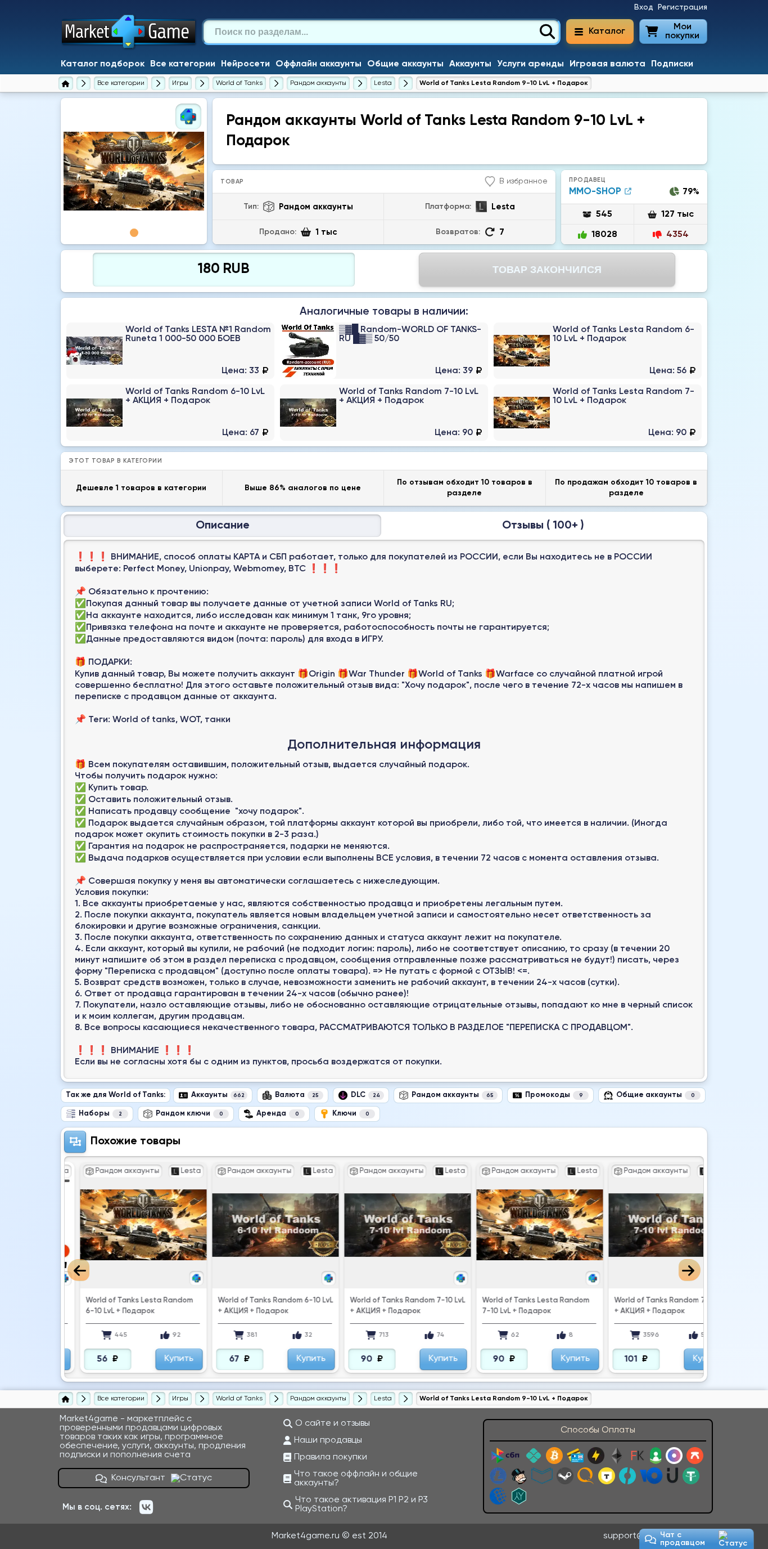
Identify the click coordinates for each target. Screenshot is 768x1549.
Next (690, 1270)
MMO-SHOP (595, 191)
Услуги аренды (530, 64)
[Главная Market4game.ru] (129, 48)
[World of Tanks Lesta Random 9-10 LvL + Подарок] (134, 171)
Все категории (182, 64)
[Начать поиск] (547, 32)
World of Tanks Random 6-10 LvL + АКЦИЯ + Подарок (249, 1306)
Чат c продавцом (682, 1539)
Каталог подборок (102, 64)
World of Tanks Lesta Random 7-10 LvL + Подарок (509, 1306)
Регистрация (682, 7)
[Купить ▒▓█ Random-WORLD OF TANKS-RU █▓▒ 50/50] (384, 351)
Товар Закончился (547, 269)
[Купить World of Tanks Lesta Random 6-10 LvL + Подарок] (598, 351)
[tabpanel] (134, 171)
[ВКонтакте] (146, 1507)
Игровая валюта (607, 64)
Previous (78, 1270)
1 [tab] (134, 233)
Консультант (138, 1478)
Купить (153, 1358)
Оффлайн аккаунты (318, 64)
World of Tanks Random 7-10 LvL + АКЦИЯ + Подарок (381, 1306)
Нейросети (245, 64)
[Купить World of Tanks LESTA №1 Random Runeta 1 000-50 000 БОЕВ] (170, 351)
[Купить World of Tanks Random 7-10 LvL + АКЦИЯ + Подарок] (384, 412)
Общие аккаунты (405, 64)
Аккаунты (470, 64)
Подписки (672, 64)
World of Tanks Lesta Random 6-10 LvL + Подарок (113, 1306)
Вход (643, 7)
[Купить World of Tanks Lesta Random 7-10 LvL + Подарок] (598, 412)
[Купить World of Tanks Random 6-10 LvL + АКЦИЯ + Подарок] (170, 412)
